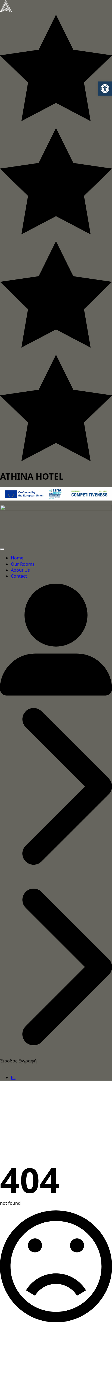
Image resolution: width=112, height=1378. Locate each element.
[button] (105, 88)
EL (13, 1077)
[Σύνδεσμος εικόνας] (56, 522)
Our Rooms (23, 564)
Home (17, 558)
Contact (19, 576)
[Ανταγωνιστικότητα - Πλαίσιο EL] (56, 493)
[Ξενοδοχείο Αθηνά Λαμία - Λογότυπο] (6, 5)
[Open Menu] (2, 549)
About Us (20, 570)
